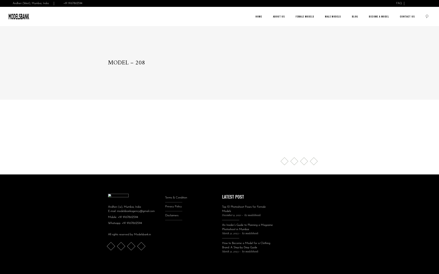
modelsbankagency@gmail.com (136, 211)
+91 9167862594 (128, 217)
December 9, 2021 (231, 215)
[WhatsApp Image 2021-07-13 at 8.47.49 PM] (135, 138)
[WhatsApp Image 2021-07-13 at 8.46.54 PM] (135, 128)
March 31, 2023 (230, 233)
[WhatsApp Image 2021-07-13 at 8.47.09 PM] (191, 128)
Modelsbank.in (142, 234)
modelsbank (254, 215)
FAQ (399, 3)
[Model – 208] (247, 136)
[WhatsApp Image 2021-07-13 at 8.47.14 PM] (191, 138)
